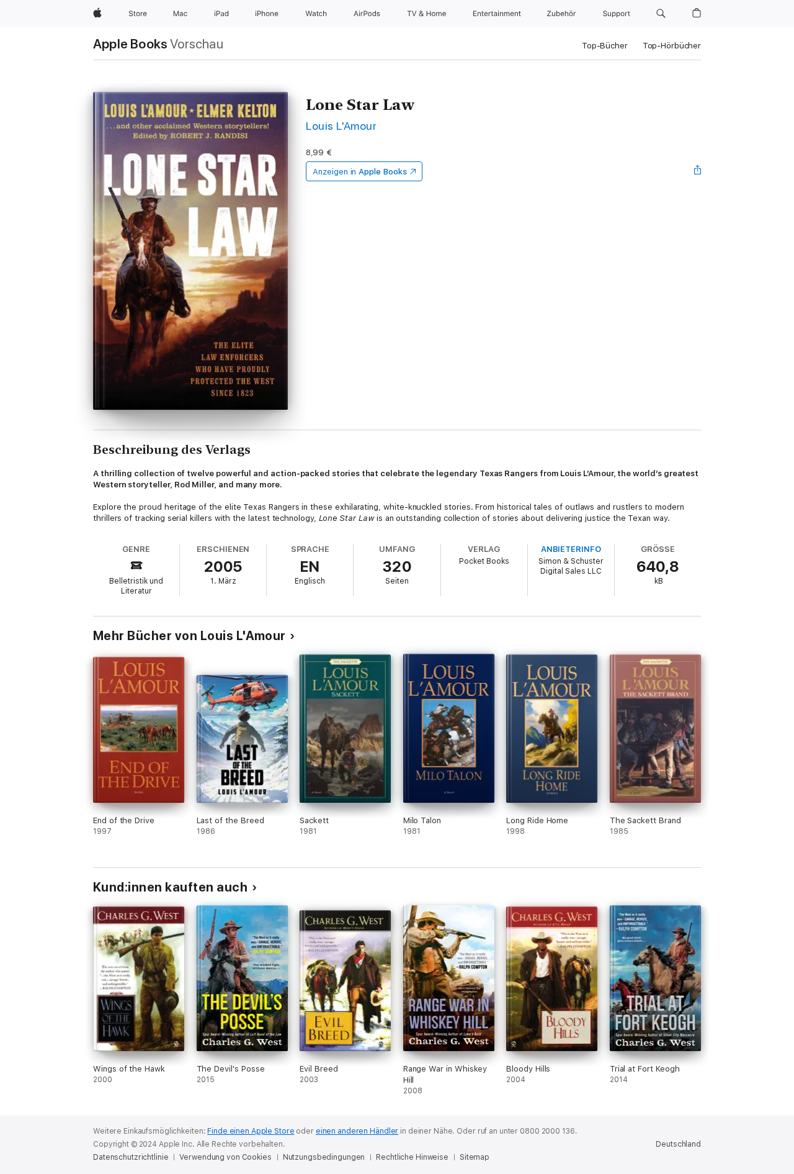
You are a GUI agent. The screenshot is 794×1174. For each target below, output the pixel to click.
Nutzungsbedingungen (324, 1157)
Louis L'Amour (341, 125)
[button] (661, 13)
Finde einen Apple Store (250, 1131)
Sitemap (474, 1157)
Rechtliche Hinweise (412, 1157)
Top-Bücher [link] (605, 45)
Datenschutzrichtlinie (130, 1157)
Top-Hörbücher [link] (672, 45)
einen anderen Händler (357, 1131)
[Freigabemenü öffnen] (697, 171)
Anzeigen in (360, 171)
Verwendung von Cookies (225, 1157)
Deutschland (678, 1144)
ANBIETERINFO (571, 549)
